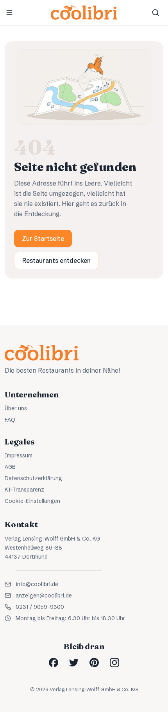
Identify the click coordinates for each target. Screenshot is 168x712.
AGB (10, 466)
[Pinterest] (94, 662)
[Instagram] (114, 662)
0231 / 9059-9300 (40, 606)
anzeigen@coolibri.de (44, 595)
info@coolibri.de (37, 584)
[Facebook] (53, 662)
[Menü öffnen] (9, 12)
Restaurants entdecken (56, 260)
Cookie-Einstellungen (32, 500)
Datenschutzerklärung (33, 478)
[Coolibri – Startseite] (84, 12)
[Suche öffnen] (155, 12)
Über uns (16, 408)
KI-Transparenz (24, 489)
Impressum (18, 455)
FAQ (10, 419)
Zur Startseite (43, 238)
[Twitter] (74, 662)
